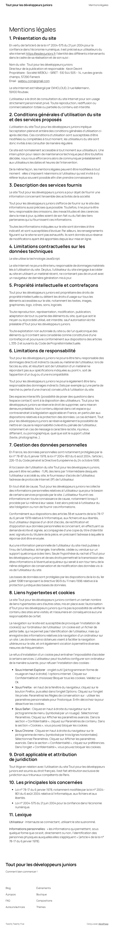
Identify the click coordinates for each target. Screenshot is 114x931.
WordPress (103, 923)
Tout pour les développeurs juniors (29, 5)
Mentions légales (98, 5)
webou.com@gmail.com (34, 81)
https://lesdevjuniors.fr (41, 54)
